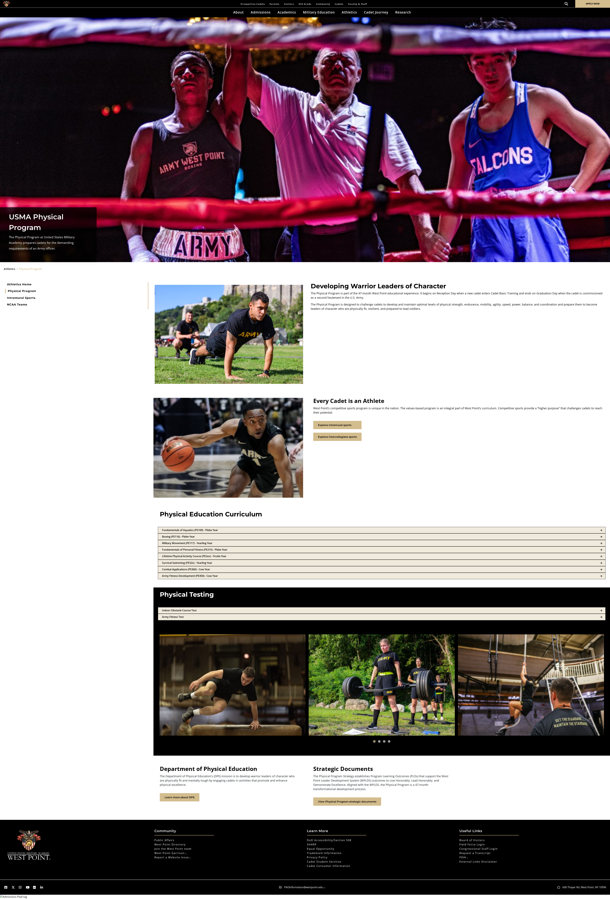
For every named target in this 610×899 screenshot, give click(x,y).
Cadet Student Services (324, 861)
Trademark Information (324, 853)
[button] (7, 887)
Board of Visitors (472, 840)
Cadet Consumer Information (328, 866)
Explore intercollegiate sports (337, 436)
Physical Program (22, 291)
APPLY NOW (593, 3)
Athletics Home (19, 284)
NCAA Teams (17, 304)
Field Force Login (472, 844)
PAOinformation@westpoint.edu (303, 887)
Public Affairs (164, 840)
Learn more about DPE (180, 797)
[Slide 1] (374, 741)
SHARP (312, 844)
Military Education (319, 12)
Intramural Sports (21, 297)
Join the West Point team (173, 849)
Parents (274, 4)
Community (323, 4)
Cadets (339, 4)
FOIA (462, 857)
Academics (287, 12)
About (238, 12)
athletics (9, 269)
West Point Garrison (169, 853)
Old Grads (305, 4)
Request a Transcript (475, 853)
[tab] (382, 530)
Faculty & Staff (357, 4)
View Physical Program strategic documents (347, 801)
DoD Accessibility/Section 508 (329, 840)
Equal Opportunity (320, 849)
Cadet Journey (376, 12)
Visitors (289, 4)
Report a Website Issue (171, 857)
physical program (30, 269)
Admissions (261, 12)
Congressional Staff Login (478, 849)
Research (403, 12)
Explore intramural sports (334, 425)
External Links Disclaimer (478, 861)
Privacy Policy (317, 857)
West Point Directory (170, 844)
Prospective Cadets (253, 4)
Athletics (349, 12)
